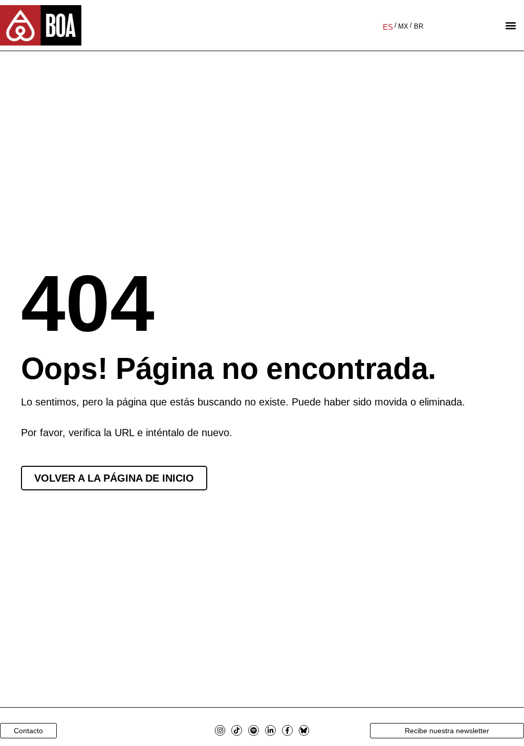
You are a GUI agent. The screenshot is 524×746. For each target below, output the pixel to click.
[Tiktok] (236, 730)
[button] (510, 25)
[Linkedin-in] (270, 730)
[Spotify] (253, 730)
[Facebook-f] (287, 730)
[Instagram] (220, 730)
